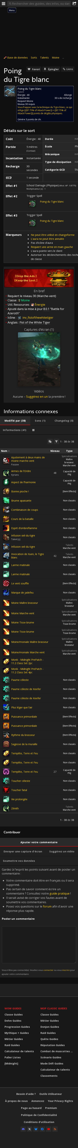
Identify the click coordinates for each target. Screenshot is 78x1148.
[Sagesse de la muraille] (6, 744)
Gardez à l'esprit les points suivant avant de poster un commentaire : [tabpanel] (38, 921)
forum (47, 906)
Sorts (34, 57)
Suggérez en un (37, 397)
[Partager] (74, 3)
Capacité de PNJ (69, 473)
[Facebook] (42, 1129)
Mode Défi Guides (51, 1063)
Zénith (15, 808)
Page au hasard (31, 1108)
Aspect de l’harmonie (23, 482)
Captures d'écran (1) (39, 329)
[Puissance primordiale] (6, 716)
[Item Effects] (69, 491)
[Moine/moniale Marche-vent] (6, 652)
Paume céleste (20, 680)
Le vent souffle (20, 583)
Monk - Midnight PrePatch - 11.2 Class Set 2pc (27, 661)
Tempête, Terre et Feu (24, 753)
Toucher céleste (20, 781)
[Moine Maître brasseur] (6, 602)
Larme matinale (20, 565)
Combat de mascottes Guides (57, 1051)
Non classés (69, 500)
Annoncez (37, 1101)
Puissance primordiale (24, 716)
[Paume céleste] (6, 679)
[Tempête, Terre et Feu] (6, 753)
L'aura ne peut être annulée (47, 239)
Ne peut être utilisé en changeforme (53, 235)
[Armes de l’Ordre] (6, 472)
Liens (69, 69)
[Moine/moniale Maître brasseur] (6, 642)
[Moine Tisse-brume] (6, 622)
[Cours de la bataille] (6, 518)
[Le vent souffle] (6, 583)
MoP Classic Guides (53, 1008)
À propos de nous (16, 1101)
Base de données (17, 57)
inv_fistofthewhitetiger (37, 318)
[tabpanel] (39, 630)
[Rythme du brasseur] (6, 734)
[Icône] (9, 91)
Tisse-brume (69, 623)
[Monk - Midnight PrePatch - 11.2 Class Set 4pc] (6, 670)
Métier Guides (14, 1039)
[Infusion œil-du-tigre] (6, 537)
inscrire (66, 970)
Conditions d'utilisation (39, 1122)
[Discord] (23, 1129)
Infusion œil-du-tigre (23, 535)
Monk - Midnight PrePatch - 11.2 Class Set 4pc (27, 670)
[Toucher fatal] (6, 790)
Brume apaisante (21, 500)
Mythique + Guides (17, 1033)
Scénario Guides (50, 1057)
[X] (29, 1129)
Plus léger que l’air (21, 707)
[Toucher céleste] (6, 780)
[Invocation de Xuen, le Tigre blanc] (6, 555)
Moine (55, 57)
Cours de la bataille (22, 519)
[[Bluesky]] (36, 1129)
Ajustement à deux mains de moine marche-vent (28, 459)
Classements (49, 1075)
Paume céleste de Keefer (26, 689)
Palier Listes (13, 1057)
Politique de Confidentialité (39, 1115)
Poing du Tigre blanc (52, 201)
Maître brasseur (69, 461)
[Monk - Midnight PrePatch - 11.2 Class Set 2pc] (6, 661)
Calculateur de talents (19, 1051)
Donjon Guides (49, 1026)
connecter (48, 970)
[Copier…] (50, 441)
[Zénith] (6, 808)
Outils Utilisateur (50, 1094)
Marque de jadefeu (22, 592)
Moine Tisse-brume (22, 622)
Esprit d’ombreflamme (24, 528)
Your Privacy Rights (60, 1101)
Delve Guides (13, 1020)
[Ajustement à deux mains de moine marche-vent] (6, 460)
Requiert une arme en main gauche (52, 247)
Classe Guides (14, 1014)
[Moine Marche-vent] (6, 613)
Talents (44, 57)
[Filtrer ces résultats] (56, 441)
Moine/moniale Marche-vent (28, 652)
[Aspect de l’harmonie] (6, 482)
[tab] (15, 420)
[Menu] (3, 3)
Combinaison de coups (24, 509)
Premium (51, 1108)
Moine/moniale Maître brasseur (29, 642)
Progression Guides (17, 1026)
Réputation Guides (52, 1045)
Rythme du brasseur (23, 735)
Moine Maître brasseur (24, 603)
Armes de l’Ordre (21, 471)
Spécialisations (69, 456)
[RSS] (55, 1129)
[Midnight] (11, 1063)
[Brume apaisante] (6, 500)
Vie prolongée (19, 799)
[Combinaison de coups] (6, 509)
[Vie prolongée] (6, 799)
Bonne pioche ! (20, 491)
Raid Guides (12, 1045)
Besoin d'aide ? (26, 1094)
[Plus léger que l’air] (6, 707)
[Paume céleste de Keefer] (6, 689)
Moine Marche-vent (22, 613)
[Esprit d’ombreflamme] (6, 528)
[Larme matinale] (6, 564)
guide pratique (59, 893)
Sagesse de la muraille (24, 744)
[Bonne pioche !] (6, 491)
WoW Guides (13, 1008)
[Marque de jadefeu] (6, 592)
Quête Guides (49, 1039)
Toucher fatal (19, 790)
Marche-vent (69, 465)
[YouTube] (48, 1129)
